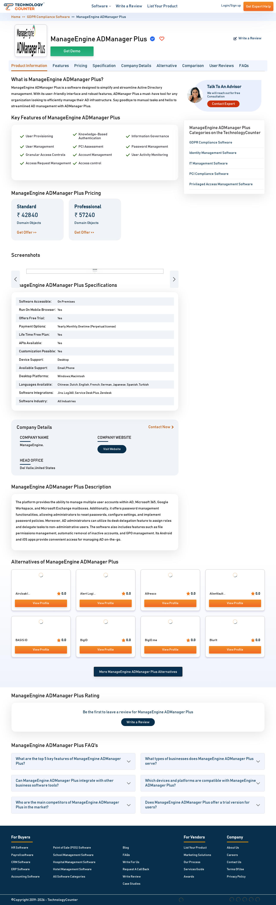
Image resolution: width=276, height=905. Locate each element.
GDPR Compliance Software (48, 17)
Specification (104, 66)
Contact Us (234, 862)
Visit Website (112, 449)
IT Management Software (208, 163)
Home (15, 17)
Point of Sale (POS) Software (72, 847)
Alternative (167, 66)
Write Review (132, 876)
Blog (126, 847)
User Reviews (221, 66)
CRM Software (20, 862)
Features (61, 66)
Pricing (80, 66)
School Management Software (73, 855)
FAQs (244, 66)
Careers (232, 855)
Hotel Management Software (72, 869)
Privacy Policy (236, 876)
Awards (189, 876)
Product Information (29, 66)
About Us (233, 847)
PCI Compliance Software (209, 174)
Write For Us (131, 862)
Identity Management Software (213, 153)
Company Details (136, 66)
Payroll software (22, 855)
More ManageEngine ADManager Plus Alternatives (138, 672)
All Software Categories (69, 876)
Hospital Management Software (74, 862)
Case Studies (131, 883)
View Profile (41, 603)
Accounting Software (25, 876)
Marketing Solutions (197, 855)
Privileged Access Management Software (221, 184)
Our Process (192, 862)
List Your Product (162, 6)
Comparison (193, 66)
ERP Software (20, 869)
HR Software (19, 847)
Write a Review (129, 6)
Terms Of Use (235, 869)
